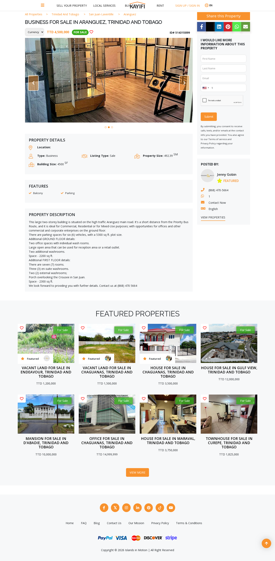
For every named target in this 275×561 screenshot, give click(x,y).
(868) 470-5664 (218, 190)
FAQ (84, 523)
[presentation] (33, 83)
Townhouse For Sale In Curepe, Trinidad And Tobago (229, 442)
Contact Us (114, 523)
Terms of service (217, 139)
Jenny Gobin (226, 174)
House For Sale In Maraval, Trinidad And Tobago (168, 440)
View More (137, 472)
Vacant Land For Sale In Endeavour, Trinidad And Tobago (46, 372)
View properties (213, 217)
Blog (97, 523)
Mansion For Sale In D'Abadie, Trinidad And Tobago (45, 442)
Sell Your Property (72, 5)
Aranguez (130, 14)
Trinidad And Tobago (65, 14)
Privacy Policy (208, 143)
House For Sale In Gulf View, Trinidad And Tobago (229, 370)
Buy (127, 5)
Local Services (104, 5)
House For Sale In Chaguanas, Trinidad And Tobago (168, 372)
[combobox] (205, 88)
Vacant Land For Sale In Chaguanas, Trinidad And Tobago (106, 372)
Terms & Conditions (189, 523)
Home (70, 523)
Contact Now (217, 203)
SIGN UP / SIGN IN (187, 5)
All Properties (33, 14)
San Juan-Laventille (101, 14)
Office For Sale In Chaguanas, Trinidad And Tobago (106, 442)
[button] (105, 127)
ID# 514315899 (180, 32)
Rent (160, 5)
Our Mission (136, 523)
